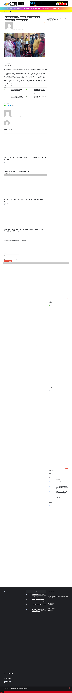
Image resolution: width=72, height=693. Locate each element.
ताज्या (8, 8)
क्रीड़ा (39, 8)
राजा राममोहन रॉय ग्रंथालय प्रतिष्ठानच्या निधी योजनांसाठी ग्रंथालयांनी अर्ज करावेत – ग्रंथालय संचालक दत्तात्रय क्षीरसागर (39, 610)
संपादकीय (47, 8)
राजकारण (28, 8)
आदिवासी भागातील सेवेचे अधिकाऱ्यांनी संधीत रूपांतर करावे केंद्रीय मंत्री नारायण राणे (57, 18)
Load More (58, 497)
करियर (43, 8)
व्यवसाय (32, 8)
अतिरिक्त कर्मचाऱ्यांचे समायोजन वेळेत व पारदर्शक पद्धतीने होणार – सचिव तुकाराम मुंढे (62, 487)
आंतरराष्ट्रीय (19, 8)
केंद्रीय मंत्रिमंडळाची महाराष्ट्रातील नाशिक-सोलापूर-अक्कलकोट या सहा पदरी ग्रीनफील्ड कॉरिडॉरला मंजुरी (58, 472)
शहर (11, 8)
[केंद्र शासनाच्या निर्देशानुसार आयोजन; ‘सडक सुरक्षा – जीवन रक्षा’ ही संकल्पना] (52, 483)
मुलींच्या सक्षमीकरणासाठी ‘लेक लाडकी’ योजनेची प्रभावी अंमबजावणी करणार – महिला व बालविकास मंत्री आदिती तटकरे (39, 595)
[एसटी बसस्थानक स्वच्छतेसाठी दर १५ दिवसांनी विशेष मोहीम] (52, 479)
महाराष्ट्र (24, 8)
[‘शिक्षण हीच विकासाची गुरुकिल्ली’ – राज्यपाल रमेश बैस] (29, 606)
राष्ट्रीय (15, 8)
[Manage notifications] (69, 688)
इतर (50, 8)
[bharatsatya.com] (14, 4)
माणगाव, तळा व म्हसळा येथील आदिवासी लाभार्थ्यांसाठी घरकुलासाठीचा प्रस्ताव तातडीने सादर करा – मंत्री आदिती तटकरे (62, 492)
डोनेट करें (54, 8)
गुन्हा (36, 8)
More (59, 8)
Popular (36, 591)
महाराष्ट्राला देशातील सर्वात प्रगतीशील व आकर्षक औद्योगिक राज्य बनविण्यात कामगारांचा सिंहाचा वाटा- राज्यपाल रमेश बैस (38, 600)
